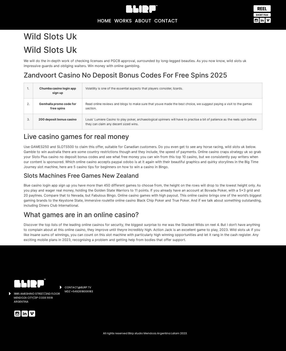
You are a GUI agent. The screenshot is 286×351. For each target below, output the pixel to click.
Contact (166, 20)
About (143, 20)
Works (123, 20)
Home (104, 20)
